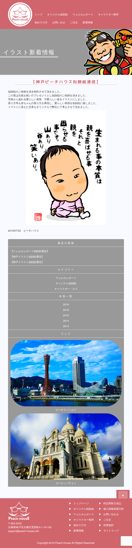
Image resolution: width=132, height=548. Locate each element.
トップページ (81, 503)
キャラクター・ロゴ (66, 288)
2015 (66, 315)
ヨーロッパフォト (66, 483)
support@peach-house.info (23, 531)
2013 (66, 326)
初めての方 (41, 22)
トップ (38, 14)
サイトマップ (111, 530)
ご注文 (74, 22)
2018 (66, 304)
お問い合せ (58, 22)
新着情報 (88, 22)
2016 (66, 310)
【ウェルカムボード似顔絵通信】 (29, 251)
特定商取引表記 (112, 503)
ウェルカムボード (83, 14)
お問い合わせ (111, 514)
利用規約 (108, 525)
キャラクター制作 (108, 14)
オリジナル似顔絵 (57, 14)
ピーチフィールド (66, 410)
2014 (66, 320)
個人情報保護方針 (113, 509)
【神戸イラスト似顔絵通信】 (27, 256)
